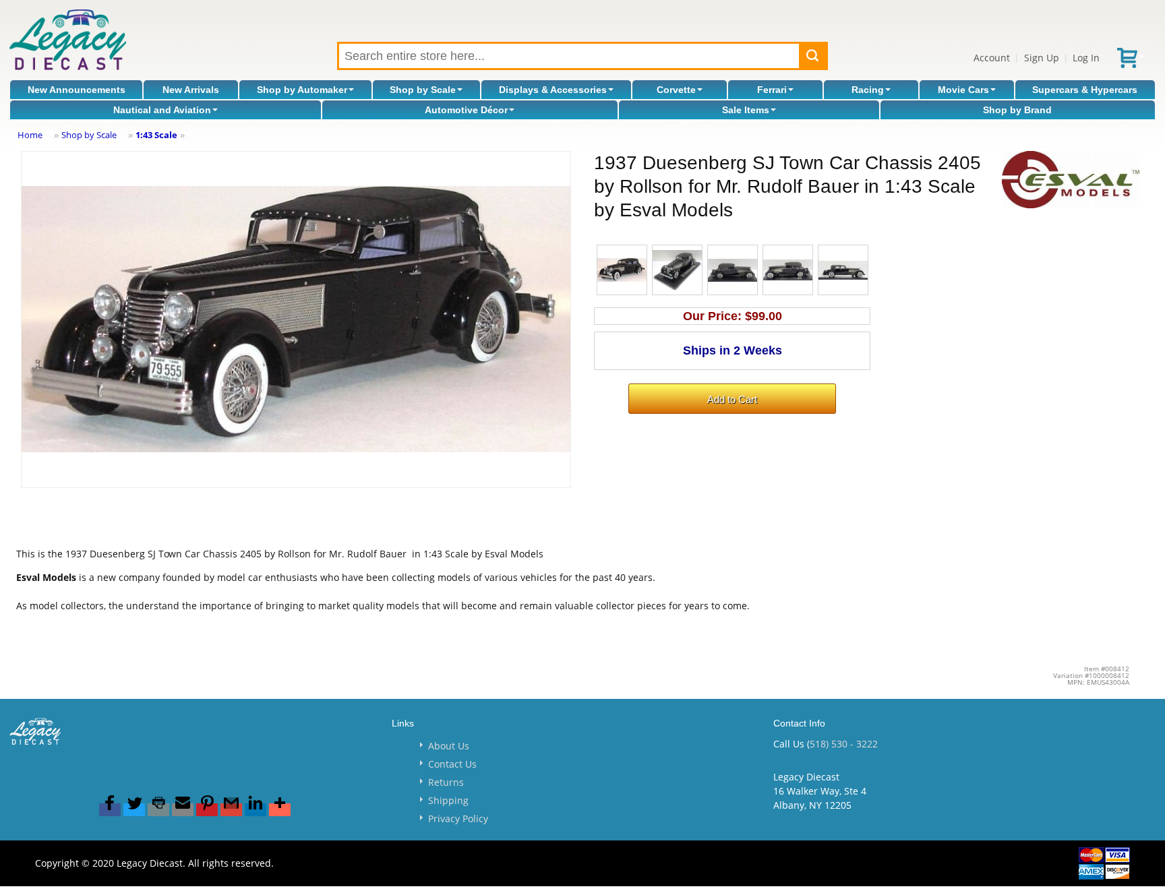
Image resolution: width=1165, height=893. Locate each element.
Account (992, 57)
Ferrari (772, 89)
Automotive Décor (466, 109)
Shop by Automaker (302, 89)
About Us (448, 745)
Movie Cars (963, 89)
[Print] (158, 809)
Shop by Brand (1017, 109)
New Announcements (76, 89)
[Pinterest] (207, 809)
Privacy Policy (458, 818)
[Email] (182, 809)
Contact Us (452, 764)
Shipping (448, 800)
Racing (868, 89)
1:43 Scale (156, 135)
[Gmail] (231, 809)
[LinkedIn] (255, 809)
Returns (446, 782)
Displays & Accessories (553, 89)
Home (30, 135)
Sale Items (745, 109)
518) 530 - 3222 (844, 743)
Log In (1086, 57)
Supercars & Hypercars (1084, 89)
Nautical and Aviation (162, 109)
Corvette (676, 89)
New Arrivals (190, 89)
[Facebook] (110, 809)
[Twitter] (134, 809)
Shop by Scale (423, 89)
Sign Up (1041, 57)
